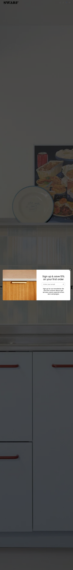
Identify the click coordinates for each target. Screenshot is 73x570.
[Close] (70, 269)
